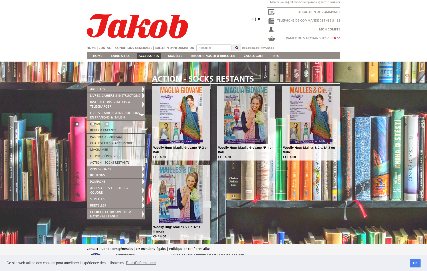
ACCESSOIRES (149, 56)
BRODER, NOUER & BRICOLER (213, 56)
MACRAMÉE (99, 150)
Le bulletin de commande (319, 12)
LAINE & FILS (120, 56)
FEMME (95, 124)
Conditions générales (133, 48)
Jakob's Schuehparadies (304, 2)
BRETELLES (98, 205)
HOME (97, 56)
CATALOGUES (254, 56)
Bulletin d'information (174, 48)
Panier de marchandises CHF (313, 38)
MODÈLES (175, 56)
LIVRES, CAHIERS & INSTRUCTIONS (115, 96)
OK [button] (415, 263)
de (252, 19)
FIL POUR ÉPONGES (104, 156)
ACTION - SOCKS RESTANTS (110, 163)
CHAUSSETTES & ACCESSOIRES (112, 143)
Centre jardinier (330, 2)
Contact (106, 48)
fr (258, 19)
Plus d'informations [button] (141, 263)
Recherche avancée (258, 48)
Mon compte (329, 29)
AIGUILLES (97, 89)
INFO (276, 56)
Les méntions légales (151, 249)
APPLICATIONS (100, 169)
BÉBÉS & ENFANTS (103, 130)
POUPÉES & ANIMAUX (106, 137)
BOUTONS (97, 175)
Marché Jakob (279, 2)
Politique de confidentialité (189, 249)
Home (91, 48)
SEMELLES (97, 199)
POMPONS (97, 182)
